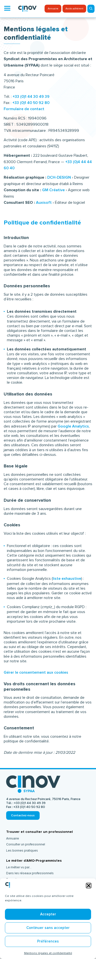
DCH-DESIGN (58, 177)
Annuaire (53, 8)
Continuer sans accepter (48, 928)
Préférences (48, 941)
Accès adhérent (74, 8)
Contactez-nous (23, 815)
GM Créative (53, 190)
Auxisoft (44, 202)
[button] (88, 885)
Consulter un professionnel (25, 844)
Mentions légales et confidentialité (48, 953)
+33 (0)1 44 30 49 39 (31, 96)
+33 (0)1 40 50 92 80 (30, 103)
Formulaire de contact (24, 109)
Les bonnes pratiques (22, 851)
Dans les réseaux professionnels (30, 873)
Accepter (48, 914)
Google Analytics (73, 426)
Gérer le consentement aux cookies (36, 672)
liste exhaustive (67, 578)
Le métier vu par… (19, 867)
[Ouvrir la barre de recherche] (91, 9)
